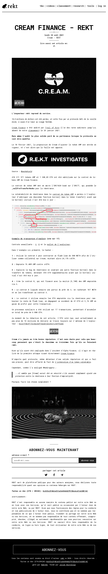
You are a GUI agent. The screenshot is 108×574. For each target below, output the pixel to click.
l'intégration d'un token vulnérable (73, 362)
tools (90, 5)
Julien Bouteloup (67, 565)
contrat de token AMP (63, 194)
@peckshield (26, 171)
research (78, 5)
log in (102, 6)
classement (64, 5)
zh (54, 46)
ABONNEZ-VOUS (54, 549)
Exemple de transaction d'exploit (29, 238)
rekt (62, 558)
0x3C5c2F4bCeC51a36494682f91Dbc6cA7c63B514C (65, 491)
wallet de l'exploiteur (58, 244)
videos (50, 5)
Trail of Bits (52, 127)
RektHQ (44, 565)
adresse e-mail (20, 455)
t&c (42, 5)
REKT (58, 37)
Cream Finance (18, 127)
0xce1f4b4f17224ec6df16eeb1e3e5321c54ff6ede (41, 324)
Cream (50, 37)
